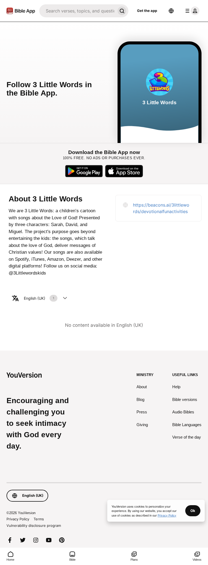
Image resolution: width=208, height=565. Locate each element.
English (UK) (39, 298)
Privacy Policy (17, 519)
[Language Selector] (171, 10)
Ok (192, 510)
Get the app (147, 10)
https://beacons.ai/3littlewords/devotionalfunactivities (161, 208)
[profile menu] (191, 10)
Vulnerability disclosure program (33, 525)
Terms (39, 519)
